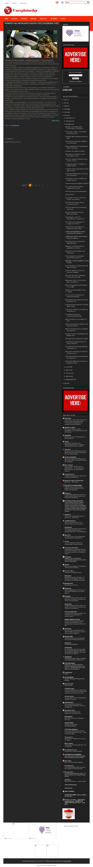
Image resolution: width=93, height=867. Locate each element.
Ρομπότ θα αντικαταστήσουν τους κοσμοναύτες (32, 23)
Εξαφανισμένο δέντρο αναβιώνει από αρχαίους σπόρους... (76, 325)
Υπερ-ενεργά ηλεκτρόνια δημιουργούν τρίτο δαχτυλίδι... (76, 357)
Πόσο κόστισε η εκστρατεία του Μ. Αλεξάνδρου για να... (75, 155)
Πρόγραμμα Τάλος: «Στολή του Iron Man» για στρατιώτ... (75, 281)
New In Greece (69, 743)
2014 (65, 112)
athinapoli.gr (68, 527)
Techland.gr (68, 588)
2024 (65, 100)
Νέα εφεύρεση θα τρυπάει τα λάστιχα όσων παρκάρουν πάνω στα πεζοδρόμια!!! (75, 705)
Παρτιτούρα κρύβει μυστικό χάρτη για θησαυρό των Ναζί (76, 362)
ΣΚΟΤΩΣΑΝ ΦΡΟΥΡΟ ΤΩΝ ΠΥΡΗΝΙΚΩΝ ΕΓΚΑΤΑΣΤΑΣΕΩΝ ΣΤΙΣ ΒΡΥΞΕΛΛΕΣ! (75, 756)
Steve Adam (68, 761)
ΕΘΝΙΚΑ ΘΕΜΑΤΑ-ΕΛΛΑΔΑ (72, 619)
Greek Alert (68, 643)
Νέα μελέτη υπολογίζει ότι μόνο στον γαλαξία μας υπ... (76, 352)
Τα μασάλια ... (69, 737)
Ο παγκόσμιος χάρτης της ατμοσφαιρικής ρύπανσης (73, 315)
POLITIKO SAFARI (70, 663)
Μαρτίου (68, 376)
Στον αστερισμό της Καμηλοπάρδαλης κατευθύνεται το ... (76, 347)
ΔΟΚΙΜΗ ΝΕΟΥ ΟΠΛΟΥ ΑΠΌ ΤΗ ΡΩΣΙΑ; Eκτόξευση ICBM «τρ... (76, 237)
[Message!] (60, 2)
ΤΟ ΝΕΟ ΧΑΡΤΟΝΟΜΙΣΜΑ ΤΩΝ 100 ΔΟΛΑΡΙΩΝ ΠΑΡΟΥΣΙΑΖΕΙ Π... (75, 232)
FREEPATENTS (69, 702)
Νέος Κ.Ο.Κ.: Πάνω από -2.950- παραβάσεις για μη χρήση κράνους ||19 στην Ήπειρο (76, 430)
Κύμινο (66, 674)
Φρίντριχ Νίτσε (69, 194)
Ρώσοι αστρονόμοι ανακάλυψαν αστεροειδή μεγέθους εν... (74, 257)
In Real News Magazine (71, 729)
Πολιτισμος (53, 18)
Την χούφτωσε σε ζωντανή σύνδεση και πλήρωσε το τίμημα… (76, 698)
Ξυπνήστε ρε (68, 788)
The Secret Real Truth (71, 612)
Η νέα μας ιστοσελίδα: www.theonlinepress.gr (71, 725)
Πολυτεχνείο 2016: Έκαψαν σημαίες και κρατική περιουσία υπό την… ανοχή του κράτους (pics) (75, 732)
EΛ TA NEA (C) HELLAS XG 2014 (74, 501)
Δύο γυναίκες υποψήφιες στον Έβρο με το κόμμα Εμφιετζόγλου (75, 566)
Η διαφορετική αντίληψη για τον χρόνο (76, 338)
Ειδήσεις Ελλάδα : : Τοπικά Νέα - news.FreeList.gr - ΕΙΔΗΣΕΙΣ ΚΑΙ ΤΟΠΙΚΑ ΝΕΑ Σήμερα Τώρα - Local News (75, 802)
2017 (65, 103)
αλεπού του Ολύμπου (71, 547)
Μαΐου (68, 370)
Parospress (68, 557)
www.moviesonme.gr (71, 784)
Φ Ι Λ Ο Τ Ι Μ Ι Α (69, 571)
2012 (65, 383)
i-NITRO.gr (68, 780)
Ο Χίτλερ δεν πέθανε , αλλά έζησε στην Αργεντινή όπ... (75, 132)
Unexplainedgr (15, 125)
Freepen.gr (68, 493)
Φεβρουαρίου (70, 379)
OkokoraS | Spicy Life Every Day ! (74, 480)
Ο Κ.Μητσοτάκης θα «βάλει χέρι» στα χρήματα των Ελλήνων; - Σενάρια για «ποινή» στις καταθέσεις (75, 599)
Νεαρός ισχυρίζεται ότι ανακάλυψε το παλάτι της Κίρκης (76, 147)
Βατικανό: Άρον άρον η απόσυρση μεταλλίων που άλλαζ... (75, 276)
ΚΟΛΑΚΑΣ (67, 596)
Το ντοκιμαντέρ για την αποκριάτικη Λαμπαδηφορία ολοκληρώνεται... (75, 537)
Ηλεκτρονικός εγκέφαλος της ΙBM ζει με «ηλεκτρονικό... (76, 142)
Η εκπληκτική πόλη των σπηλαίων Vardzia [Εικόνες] (75, 242)
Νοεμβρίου (69, 121)
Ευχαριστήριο (68, 685)
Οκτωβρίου (69, 124)
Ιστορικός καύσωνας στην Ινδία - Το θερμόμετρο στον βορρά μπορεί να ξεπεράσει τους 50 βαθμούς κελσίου (75, 578)
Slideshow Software (52, 865)
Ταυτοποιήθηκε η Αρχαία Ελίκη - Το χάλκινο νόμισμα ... (75, 342)
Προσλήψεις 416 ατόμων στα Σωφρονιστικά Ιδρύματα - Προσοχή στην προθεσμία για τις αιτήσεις (74, 444)
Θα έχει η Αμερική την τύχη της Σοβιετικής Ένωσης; (74, 213)
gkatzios (67, 564)
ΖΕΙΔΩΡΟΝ (68, 435)
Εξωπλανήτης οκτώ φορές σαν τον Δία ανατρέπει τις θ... (76, 300)
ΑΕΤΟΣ (67, 441)
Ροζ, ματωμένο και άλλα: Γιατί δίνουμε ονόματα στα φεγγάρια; (74, 523)
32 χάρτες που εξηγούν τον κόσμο (75, 151)
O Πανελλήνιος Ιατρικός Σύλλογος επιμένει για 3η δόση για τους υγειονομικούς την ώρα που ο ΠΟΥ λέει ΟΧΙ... (75, 623)
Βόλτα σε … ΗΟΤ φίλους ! (72, 482)
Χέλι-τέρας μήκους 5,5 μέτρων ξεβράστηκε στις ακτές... (74, 187)
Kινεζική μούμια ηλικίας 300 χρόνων (76, 191)
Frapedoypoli (68, 672)
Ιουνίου (68, 367)
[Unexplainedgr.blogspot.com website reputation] (68, 819)
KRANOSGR (68, 657)
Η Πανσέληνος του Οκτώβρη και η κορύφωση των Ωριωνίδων (74, 227)
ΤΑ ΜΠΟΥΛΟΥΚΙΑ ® (70, 521)
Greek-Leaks (68, 604)
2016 (65, 106)
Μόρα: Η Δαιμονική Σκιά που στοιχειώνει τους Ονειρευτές (73, 712)
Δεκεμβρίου (69, 118)
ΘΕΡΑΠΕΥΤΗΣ (69, 583)
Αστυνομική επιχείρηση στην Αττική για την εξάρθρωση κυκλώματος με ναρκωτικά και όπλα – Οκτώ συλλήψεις (75, 530)
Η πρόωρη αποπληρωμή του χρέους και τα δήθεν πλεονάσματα (75, 476)
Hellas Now (68, 418)
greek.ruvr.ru (55, 120)
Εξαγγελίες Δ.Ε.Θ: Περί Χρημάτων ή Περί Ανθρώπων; (75, 437)
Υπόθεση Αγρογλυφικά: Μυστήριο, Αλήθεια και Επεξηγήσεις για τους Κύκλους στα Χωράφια (74, 488)
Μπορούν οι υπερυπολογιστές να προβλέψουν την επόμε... (74, 247)
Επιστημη (33, 18)
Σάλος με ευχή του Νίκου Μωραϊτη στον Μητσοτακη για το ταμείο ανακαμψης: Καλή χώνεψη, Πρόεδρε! (75, 452)
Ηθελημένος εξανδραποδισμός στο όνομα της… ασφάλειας (74, 516)
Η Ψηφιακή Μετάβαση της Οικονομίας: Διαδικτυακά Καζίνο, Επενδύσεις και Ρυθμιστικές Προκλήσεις (75, 496)
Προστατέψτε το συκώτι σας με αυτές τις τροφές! (75, 739)
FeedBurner (79, 81)
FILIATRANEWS (69, 677)
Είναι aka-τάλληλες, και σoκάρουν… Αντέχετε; (75, 718)
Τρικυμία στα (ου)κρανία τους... (73, 572)
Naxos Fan (68, 535)
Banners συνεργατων (42, 865)
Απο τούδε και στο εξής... (71, 585)
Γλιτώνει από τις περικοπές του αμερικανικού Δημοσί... (74, 295)
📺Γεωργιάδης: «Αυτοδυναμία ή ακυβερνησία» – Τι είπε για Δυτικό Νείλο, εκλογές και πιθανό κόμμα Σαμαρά (74, 469)
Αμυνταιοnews (69, 684)
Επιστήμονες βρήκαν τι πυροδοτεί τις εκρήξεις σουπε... (76, 165)
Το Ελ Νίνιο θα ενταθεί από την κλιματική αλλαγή (74, 203)
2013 (65, 115)
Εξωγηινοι (24, 18)
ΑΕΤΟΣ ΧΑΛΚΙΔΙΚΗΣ (70, 457)
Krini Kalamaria (69, 765)
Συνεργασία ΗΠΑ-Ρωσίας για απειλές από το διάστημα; (76, 174)
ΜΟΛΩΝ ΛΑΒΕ (69, 636)
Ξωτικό (67, 541)
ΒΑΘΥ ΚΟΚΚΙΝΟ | (70, 791)
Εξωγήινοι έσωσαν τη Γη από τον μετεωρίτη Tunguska (74, 271)
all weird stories (69, 696)
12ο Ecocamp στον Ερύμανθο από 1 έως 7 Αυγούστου (75, 745)
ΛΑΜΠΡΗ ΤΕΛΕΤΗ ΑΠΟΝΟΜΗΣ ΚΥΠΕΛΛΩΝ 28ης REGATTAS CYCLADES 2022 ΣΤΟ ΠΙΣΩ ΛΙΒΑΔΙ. (75, 560)
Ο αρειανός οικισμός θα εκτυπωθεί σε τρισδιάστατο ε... (76, 310)
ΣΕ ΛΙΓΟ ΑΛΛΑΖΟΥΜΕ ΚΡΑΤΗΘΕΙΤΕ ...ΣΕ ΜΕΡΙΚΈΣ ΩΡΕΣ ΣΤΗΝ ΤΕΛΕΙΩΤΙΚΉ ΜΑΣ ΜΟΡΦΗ (75, 775)
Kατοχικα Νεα (69, 772)
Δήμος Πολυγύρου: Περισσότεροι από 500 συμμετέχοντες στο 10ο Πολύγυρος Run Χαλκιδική (75, 460)
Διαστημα (14, 18)
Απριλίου (68, 373)
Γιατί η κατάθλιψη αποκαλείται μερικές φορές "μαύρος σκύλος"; (74, 543)
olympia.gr (68, 449)
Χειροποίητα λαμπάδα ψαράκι (73, 751)
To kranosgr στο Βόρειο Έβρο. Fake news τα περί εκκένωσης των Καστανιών (75, 659)
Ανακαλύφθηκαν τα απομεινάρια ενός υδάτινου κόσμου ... (76, 266)
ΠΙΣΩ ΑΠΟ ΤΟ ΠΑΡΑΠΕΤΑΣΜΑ (73, 485)
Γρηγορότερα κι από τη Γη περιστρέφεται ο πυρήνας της (74, 218)
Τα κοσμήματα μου (70, 750)
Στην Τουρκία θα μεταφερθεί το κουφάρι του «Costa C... (74, 222)
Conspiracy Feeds (70, 710)
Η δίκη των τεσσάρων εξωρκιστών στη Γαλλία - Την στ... (76, 160)
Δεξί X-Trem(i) (69, 465)
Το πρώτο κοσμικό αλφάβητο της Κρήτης (77, 183)
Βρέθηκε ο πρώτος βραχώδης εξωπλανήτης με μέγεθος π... (74, 127)
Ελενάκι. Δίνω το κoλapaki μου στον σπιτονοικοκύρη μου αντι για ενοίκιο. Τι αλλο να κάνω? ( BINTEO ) (75, 631)
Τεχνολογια (43, 18)
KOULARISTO (68, 716)
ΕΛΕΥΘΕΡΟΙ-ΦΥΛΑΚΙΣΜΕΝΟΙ (73, 754)
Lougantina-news (69, 688)
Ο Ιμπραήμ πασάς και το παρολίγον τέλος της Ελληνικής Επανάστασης (75, 638)
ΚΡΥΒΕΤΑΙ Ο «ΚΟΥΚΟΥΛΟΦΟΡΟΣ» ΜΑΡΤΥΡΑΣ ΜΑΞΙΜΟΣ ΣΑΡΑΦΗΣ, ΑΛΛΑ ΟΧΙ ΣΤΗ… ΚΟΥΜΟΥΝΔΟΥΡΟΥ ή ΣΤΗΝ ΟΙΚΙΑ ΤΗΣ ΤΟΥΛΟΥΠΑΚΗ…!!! (75, 667)
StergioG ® (68, 514)
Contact (14, 3)
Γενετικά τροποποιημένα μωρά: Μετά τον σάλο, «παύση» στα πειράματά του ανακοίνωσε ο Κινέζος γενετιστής (76, 691)
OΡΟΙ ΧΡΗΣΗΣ (23, 3)
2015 (65, 109)
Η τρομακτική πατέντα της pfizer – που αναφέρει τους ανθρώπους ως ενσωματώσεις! (75, 614)
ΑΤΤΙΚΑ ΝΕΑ (68, 648)
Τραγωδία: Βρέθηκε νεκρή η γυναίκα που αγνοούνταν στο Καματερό (75, 767)
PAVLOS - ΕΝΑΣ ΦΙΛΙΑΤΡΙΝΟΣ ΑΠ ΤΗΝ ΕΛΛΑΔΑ (74, 679)
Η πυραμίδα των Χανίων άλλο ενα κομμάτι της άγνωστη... (75, 198)
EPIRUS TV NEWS (70, 427)
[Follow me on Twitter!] (62, 2)
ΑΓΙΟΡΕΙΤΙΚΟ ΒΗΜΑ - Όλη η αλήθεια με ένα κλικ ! (75, 795)
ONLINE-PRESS (69, 723)
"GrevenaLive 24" (69, 474)
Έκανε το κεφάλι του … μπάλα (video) (75, 781)
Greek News (68, 629)
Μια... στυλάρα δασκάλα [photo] (73, 762)
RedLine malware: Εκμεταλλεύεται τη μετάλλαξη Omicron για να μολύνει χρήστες (75, 591)
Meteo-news (68, 576)
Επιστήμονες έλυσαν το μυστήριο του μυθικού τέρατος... (76, 179)
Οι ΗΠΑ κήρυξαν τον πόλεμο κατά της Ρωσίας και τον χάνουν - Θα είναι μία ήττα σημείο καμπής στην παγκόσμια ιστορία (75, 551)
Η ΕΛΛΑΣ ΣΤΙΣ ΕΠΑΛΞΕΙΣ (71, 644)
